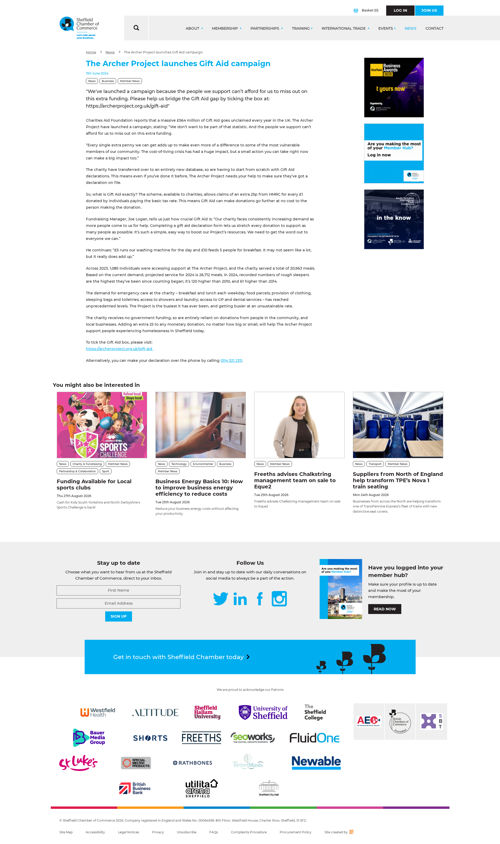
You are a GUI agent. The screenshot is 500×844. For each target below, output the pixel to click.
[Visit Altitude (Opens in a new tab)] (155, 712)
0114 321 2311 (231, 360)
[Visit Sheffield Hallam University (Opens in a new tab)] (207, 712)
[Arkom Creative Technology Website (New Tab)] (350, 832)
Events (385, 28)
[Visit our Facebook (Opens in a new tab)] (260, 599)
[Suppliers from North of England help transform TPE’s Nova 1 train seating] (398, 425)
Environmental (203, 464)
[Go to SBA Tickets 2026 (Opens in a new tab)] (394, 87)
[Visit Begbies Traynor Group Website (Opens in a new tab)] (400, 721)
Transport (375, 464)
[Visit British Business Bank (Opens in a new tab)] (135, 788)
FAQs (213, 832)
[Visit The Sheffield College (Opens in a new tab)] (315, 712)
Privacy (158, 832)
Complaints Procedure (249, 832)
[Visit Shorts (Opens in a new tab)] (150, 738)
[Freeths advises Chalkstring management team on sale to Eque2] (299, 425)
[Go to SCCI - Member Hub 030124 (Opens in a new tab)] (394, 153)
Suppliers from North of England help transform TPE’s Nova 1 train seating (398, 480)
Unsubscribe (186, 832)
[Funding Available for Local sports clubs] (102, 425)
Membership (225, 28)
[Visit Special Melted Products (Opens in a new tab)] (136, 763)
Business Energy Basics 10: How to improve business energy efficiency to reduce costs (199, 487)
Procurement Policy (295, 832)
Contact (434, 28)
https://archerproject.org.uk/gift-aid (119, 348)
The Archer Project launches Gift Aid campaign (163, 52)
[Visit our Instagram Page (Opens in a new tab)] (279, 599)
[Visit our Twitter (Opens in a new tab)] (220, 599)
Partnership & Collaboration (77, 471)
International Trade (344, 28)
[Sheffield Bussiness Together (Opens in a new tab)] (431, 721)
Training (301, 28)
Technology (179, 464)
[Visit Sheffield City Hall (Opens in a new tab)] (269, 788)
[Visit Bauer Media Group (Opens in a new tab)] (89, 738)
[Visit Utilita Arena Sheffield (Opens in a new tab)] (202, 788)
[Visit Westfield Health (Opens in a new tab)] (97, 712)
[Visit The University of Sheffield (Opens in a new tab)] (263, 712)
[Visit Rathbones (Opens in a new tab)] (192, 763)
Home (91, 52)
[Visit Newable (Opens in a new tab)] (316, 763)
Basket (370, 10)
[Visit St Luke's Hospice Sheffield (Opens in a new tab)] (78, 763)
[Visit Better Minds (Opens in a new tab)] (249, 763)
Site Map (66, 832)
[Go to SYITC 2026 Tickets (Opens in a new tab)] (394, 219)
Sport (105, 471)
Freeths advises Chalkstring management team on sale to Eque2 (295, 480)
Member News (130, 81)
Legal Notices (128, 832)
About (193, 28)
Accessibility (95, 832)
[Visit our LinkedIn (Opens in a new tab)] (240, 599)
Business (108, 81)
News (410, 28)
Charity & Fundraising (87, 464)
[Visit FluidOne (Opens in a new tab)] (315, 738)
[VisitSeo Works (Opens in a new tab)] (253, 738)
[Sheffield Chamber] (79, 28)
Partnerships (265, 28)
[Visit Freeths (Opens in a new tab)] (201, 738)
